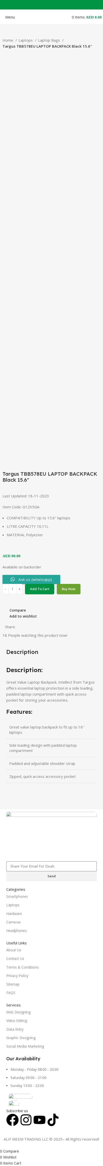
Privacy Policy (17, 975)
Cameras (13, 922)
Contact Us (15, 958)
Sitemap (13, 984)
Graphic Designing (21, 1037)
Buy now (69, 589)
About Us (13, 950)
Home (8, 40)
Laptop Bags (49, 40)
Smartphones (17, 896)
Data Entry (15, 1029)
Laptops (26, 40)
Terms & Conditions (22, 967)
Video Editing (16, 1020)
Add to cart (39, 589)
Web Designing (18, 1012)
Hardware (14, 913)
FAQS (10, 992)
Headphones (16, 930)
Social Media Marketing (25, 1046)
